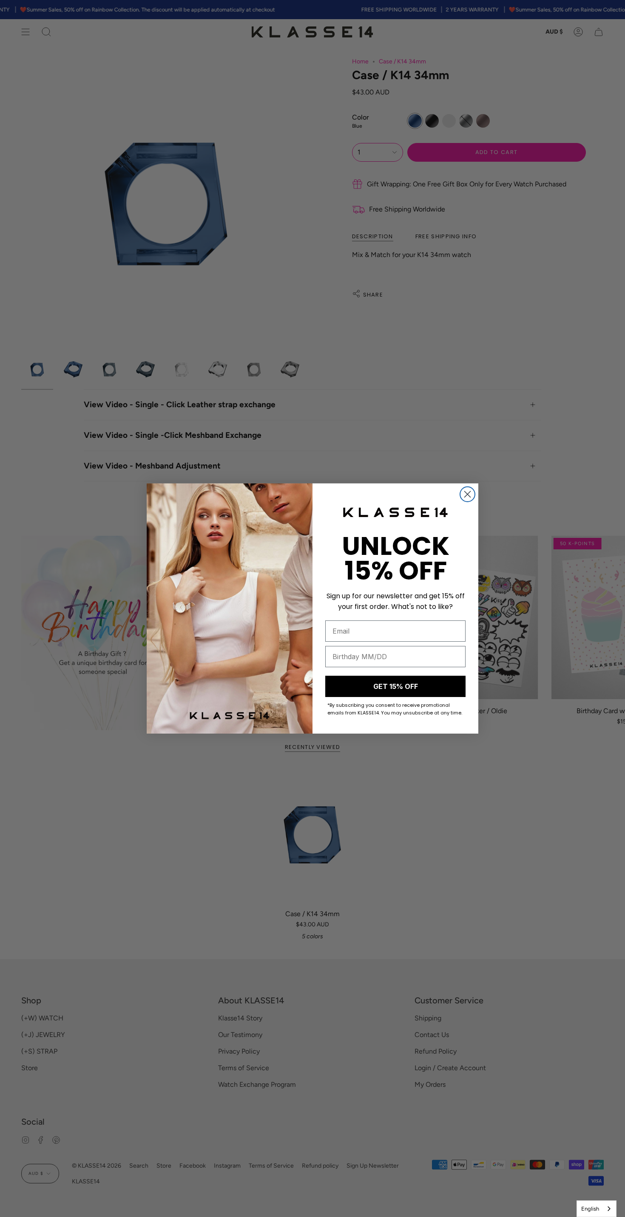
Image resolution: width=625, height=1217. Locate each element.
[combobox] (596, 1208)
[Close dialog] (467, 494)
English (590, 1209)
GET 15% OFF (395, 686)
